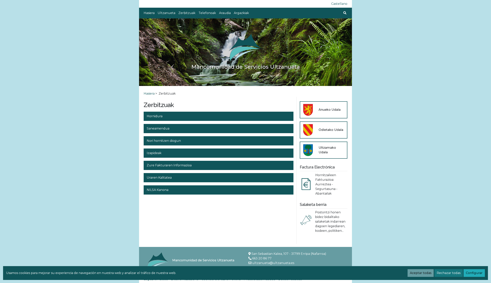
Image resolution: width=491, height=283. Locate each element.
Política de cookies (191, 273)
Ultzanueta (166, 13)
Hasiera (149, 13)
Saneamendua (158, 128)
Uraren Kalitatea (159, 177)
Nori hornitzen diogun (164, 141)
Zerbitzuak (186, 13)
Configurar (474, 273)
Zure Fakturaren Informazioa (169, 165)
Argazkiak (241, 13)
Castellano (339, 4)
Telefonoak (207, 13)
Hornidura (154, 116)
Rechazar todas (449, 273)
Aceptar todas (420, 273)
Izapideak (154, 153)
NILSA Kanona (157, 190)
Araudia (225, 13)
